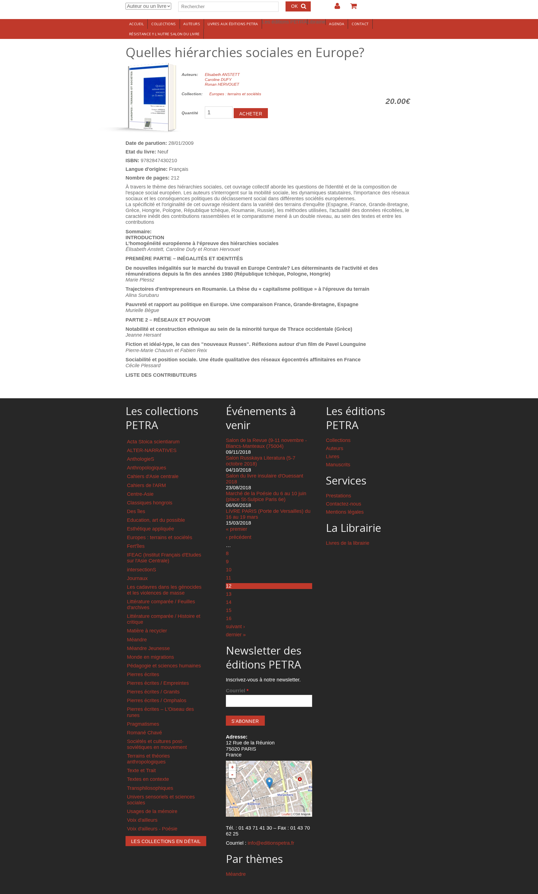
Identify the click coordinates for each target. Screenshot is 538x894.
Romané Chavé (144, 732)
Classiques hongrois (149, 503)
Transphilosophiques (150, 788)
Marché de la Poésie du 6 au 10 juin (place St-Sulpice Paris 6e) (266, 496)
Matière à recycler (147, 631)
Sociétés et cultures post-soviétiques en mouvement (157, 744)
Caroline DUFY (218, 79)
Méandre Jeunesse (148, 648)
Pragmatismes (143, 724)
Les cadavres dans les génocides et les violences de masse (164, 590)
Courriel (237, 690)
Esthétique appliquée (150, 529)
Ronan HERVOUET (222, 84)
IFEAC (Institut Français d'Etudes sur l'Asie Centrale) (164, 558)
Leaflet (286, 814)
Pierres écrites (143, 674)
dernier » (236, 634)
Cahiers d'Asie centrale (152, 476)
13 (228, 594)
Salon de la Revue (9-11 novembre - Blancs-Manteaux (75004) (266, 443)
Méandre (137, 639)
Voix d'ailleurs (142, 820)
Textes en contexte (148, 779)
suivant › (235, 626)
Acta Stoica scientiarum (153, 441)
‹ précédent (238, 537)
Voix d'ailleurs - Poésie (152, 829)
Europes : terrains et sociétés (235, 94)
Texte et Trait (141, 770)
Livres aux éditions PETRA (233, 23)
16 (228, 618)
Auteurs (191, 23)
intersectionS (141, 569)
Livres (332, 456)
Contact (360, 23)
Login (334, 8)
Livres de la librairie (347, 543)
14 (228, 602)
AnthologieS (140, 459)
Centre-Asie (140, 494)
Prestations (338, 496)
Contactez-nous (343, 504)
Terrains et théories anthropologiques (148, 759)
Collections (163, 23)
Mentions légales (345, 512)
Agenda (336, 23)
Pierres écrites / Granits (153, 692)
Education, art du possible (156, 520)
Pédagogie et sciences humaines (164, 666)
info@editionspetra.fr (271, 843)
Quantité (190, 113)
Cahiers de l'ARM (146, 485)
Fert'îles (136, 546)
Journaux (137, 578)
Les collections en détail (166, 841)
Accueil (136, 23)
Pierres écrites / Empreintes (158, 683)
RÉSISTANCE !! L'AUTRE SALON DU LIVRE (164, 33)
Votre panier (351, 8)
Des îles (136, 511)
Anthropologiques (146, 468)
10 (228, 569)
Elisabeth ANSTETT (222, 74)
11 (228, 578)
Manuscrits (338, 464)
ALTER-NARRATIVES (152, 450)
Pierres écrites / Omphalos (156, 700)
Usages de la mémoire (152, 811)
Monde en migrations (150, 657)
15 (228, 610)
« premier (236, 529)
